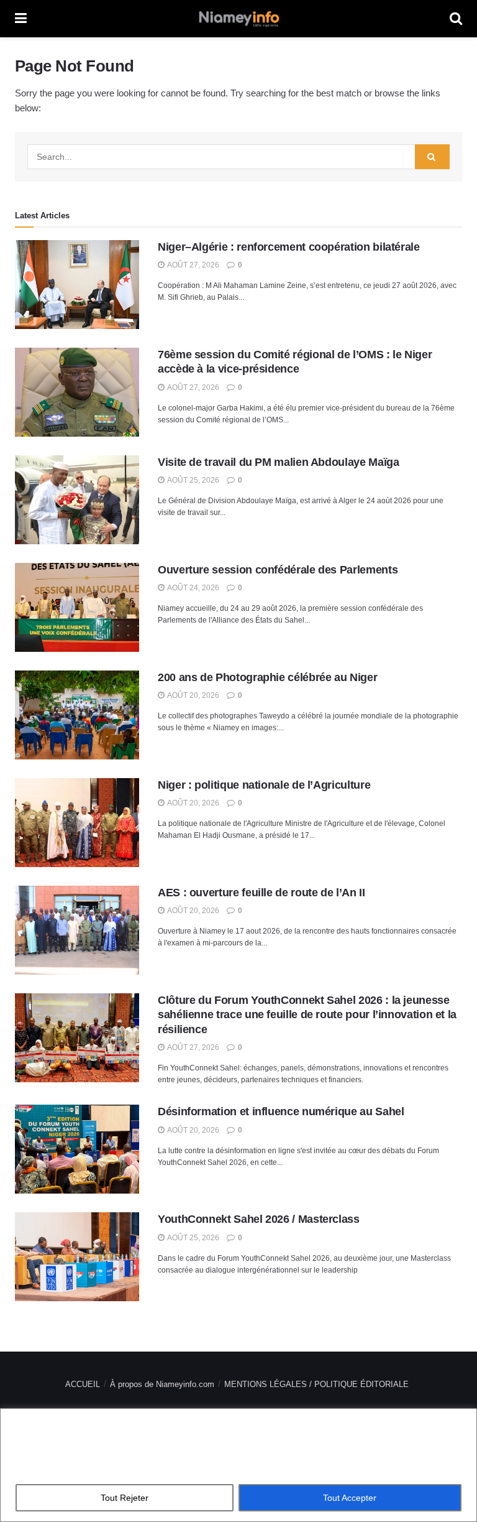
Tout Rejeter (124, 1498)
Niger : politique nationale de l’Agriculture (264, 785)
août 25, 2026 (192, 480)
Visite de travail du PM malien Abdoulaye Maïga (278, 462)
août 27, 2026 (192, 265)
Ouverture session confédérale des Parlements (278, 570)
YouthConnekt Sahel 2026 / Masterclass (259, 1219)
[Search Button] (432, 156)
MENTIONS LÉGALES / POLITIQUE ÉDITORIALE (316, 1384)
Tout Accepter (349, 1498)
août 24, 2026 (192, 587)
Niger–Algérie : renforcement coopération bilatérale (289, 247)
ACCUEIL (82, 1384)
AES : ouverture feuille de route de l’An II (261, 892)
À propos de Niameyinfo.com (162, 1384)
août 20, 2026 (192, 695)
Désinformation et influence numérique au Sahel (281, 1111)
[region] (238, 1465)
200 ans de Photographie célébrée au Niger (267, 677)
